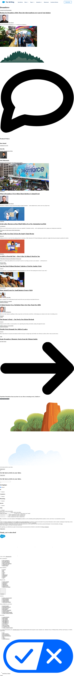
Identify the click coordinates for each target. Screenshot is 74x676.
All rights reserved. (16, 629)
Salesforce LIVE (5, 585)
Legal (3, 577)
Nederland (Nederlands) (6, 610)
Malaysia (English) (5, 625)
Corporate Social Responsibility (6, 10)
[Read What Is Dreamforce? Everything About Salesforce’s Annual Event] (24, 190)
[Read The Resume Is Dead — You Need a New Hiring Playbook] (2, 315)
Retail (1, 231)
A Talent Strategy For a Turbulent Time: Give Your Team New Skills (20, 305)
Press (3, 570)
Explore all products (6, 562)
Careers (1, 316)
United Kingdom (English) (7, 612)
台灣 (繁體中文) (5, 622)
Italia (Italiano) (5, 609)
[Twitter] (26, 546)
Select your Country (19, 513)
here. (62, 523)
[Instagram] (61, 546)
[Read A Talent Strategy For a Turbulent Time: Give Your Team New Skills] (6, 301)
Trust (3, 573)
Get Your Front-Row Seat (4, 398)
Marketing (2, 253)
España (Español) (5, 606)
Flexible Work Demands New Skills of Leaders (14, 329)
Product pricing (5, 565)
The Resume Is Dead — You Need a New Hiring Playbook (17, 319)
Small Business (3, 287)
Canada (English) (5, 600)
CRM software (5, 584)
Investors (4, 576)
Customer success (5, 564)
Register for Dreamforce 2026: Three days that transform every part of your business (25, 12)
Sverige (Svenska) (5, 611)
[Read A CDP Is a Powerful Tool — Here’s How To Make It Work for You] (12, 252)
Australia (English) (5, 617)
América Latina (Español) (7, 597)
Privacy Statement (8, 521)
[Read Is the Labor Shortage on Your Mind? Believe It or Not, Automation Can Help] (12, 220)
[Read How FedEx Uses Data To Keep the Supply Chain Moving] (10, 230)
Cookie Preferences (5, 638)
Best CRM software (6, 561)
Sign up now (2, 469)
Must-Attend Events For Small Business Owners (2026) (16, 290)
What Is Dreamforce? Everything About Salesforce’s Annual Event (20, 193)
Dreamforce (4, 583)
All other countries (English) (7, 613)
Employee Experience (4, 302)
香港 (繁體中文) (5, 621)
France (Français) (5, 608)
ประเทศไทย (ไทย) (5, 626)
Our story (4, 569)
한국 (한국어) (5, 624)
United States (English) (6, 602)
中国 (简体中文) (5, 620)
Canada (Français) (5, 601)
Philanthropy (2, 191)
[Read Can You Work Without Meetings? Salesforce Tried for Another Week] (3, 262)
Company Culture (3, 263)
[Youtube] (9, 555)
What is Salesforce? (5, 560)
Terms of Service (5, 633)
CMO (1, 336)
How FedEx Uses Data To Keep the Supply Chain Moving (17, 233)
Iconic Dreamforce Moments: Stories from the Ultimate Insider (19, 339)
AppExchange (5, 582)
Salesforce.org (5, 574)
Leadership (2, 221)
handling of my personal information (22, 521)
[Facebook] (9, 546)
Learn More (34, 522)
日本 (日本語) (5, 619)
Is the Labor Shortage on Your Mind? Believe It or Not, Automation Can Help (23, 224)
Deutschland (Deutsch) (6, 607)
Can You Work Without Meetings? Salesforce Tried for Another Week (21, 266)
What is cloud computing (6, 563)
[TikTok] (26, 555)
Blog (3, 571)
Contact (3, 637)
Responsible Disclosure (6, 635)
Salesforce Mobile (5, 581)
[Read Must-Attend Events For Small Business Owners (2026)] (12, 286)
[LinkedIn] (44, 546)
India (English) (5, 618)
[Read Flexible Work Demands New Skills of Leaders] (6, 325)
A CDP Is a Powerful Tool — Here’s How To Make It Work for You (20, 256)
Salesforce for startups (6, 586)
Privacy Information (6, 634)
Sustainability (4, 575)
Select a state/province (13, 514)
